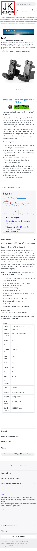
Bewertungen (6, 441)
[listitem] (18, 70)
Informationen (6, 473)
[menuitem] (18, 454)
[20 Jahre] (18, 31)
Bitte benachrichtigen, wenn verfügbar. (15, 205)
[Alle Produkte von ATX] (3, 38)
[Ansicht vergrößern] (18, 70)
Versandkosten (21, 198)
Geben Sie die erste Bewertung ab (21, 51)
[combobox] (26, 4)
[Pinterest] (25, 466)
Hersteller (4, 431)
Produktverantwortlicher (9, 436)
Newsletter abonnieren (9, 526)
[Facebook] (12, 466)
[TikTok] (21, 466)
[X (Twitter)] (16, 466)
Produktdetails (6, 239)
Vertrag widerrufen (18, 536)
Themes (4, 531)
